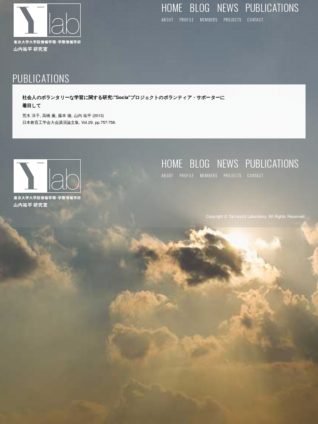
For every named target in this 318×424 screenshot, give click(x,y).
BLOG (200, 7)
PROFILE (186, 19)
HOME (172, 7)
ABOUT (167, 19)
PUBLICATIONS (272, 7)
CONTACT (255, 19)
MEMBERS (209, 19)
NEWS (227, 7)
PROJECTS (232, 19)
